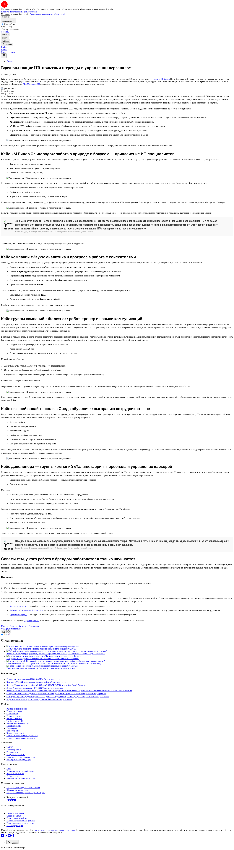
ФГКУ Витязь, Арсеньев (48, 679)
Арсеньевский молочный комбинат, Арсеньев (44, 682)
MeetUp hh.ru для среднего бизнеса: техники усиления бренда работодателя (41, 649)
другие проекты (31, 620)
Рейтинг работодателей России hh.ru (26, 610)
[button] (4, 47)
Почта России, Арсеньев (60, 699)
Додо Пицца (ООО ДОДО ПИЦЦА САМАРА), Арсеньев (82, 696)
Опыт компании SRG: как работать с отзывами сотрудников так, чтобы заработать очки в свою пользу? (54, 663)
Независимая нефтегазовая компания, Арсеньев (110, 690)
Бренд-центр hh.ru (18, 606)
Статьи (9, 61)
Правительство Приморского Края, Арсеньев (85, 693)
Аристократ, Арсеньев (53, 688)
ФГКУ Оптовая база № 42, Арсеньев (70, 685)
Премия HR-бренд (161, 79)
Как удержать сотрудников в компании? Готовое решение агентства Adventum (42, 658)
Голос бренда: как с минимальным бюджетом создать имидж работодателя (40, 668)
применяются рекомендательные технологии (55, 830)
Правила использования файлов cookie (48, 14)
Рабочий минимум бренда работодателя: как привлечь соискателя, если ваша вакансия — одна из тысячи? (55, 654)
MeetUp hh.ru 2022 (31, 84)
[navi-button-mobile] (3, 55)
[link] (5, 41)
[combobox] (12, 842)
